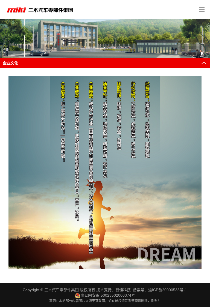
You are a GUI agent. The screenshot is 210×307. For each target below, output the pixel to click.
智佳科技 (123, 290)
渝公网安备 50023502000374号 (107, 295)
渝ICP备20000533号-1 (167, 290)
